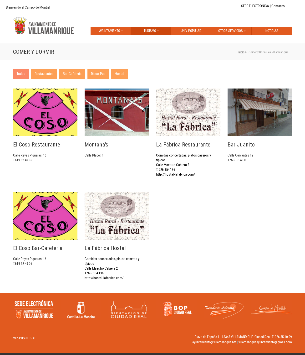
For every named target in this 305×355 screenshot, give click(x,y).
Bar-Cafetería (72, 74)
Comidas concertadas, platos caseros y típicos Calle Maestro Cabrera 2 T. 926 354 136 (183, 156)
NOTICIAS (271, 31)
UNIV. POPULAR (191, 31)
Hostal (119, 74)
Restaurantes (44, 74)
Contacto (278, 6)
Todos (21, 74)
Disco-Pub (98, 74)
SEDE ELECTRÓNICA (255, 6)
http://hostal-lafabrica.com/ (175, 174)
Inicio (241, 52)
